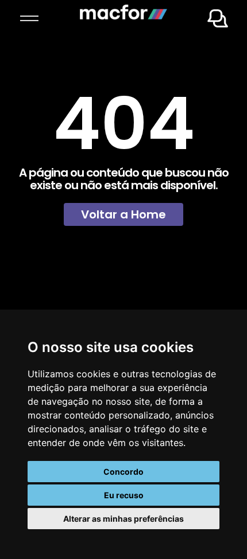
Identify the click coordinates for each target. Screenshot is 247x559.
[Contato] (217, 24)
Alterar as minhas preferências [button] (123, 518)
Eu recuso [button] (124, 495)
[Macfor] (123, 16)
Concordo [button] (123, 471)
